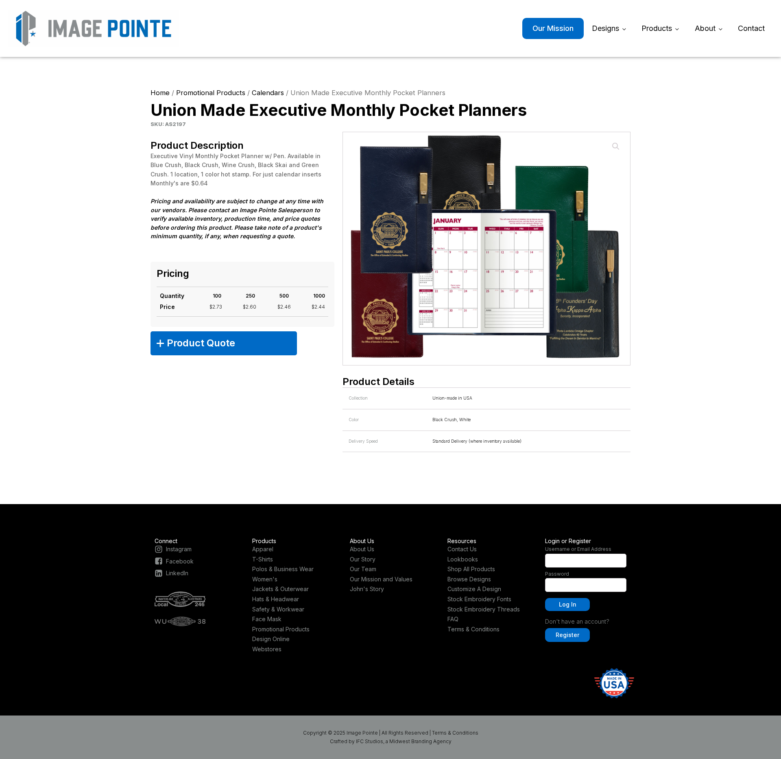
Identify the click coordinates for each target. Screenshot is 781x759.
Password (557, 574)
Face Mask (266, 618)
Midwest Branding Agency (420, 741)
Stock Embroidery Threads (483, 609)
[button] (616, 146)
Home (160, 93)
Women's (264, 579)
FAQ (452, 618)
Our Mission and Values (381, 579)
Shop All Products (471, 568)
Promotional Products (210, 93)
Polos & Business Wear (283, 568)
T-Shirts (262, 559)
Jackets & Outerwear (280, 588)
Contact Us (462, 549)
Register (567, 634)
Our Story (362, 559)
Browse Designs (469, 579)
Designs (605, 28)
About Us (362, 549)
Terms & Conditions (473, 629)
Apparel (262, 549)
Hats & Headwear (275, 599)
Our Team (363, 568)
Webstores (266, 649)
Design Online (271, 638)
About (705, 28)
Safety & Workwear (278, 609)
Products (656, 28)
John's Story (367, 588)
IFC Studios (369, 741)
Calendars (268, 93)
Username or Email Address (578, 549)
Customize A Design (474, 588)
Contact (751, 28)
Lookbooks (462, 559)
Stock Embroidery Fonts (479, 599)
